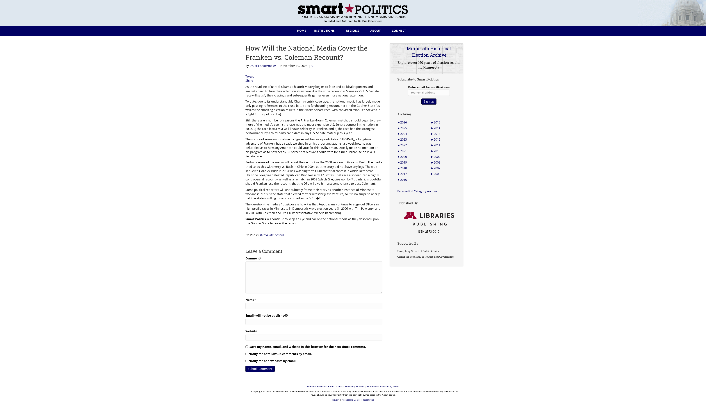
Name (250, 300)
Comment (253, 258)
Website (251, 331)
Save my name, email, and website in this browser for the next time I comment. (307, 347)
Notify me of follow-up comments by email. (280, 354)
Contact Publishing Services (350, 386)
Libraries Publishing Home (320, 386)
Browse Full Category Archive (417, 191)
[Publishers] (428, 219)
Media (263, 235)
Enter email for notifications (429, 87)
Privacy (335, 399)
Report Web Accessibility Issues (383, 386)
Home (301, 31)
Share (249, 81)
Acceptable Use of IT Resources (358, 399)
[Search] (458, 30)
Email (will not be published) (267, 315)
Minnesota (276, 235)
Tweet (249, 76)
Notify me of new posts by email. (273, 361)
